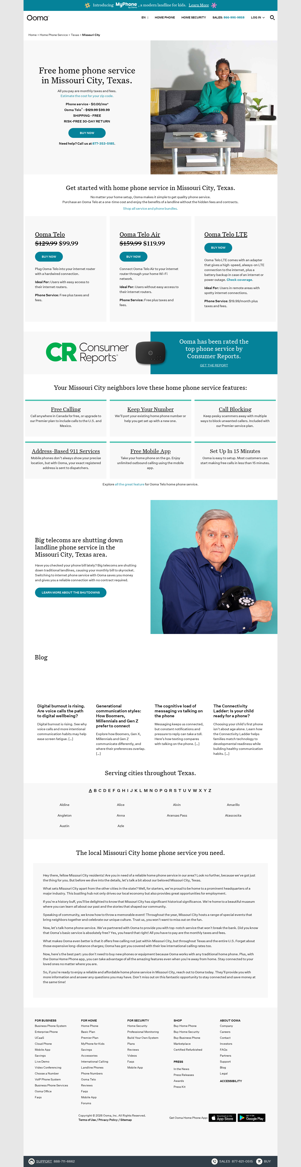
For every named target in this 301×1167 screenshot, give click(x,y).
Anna (121, 815)
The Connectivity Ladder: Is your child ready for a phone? (233, 711)
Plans (131, 1044)
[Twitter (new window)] (46, 1117)
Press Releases (184, 1075)
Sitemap (126, 1120)
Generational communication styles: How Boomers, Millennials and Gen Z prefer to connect (118, 716)
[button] (196, 1062)
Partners (225, 1055)
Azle (121, 826)
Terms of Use (87, 1120)
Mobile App (42, 1049)
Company (226, 1026)
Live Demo (42, 1061)
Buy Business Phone (187, 1038)
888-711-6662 (64, 1161)
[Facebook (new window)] (38, 1117)
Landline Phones (92, 1067)
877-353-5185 (103, 143)
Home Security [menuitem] (193, 17)
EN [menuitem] (143, 17)
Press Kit (180, 1087)
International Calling (94, 1061)
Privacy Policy (108, 1120)
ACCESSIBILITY (231, 1081)
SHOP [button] (178, 1020)
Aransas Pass (177, 815)
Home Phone (89, 1026)
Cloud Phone (43, 1044)
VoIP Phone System (48, 1079)
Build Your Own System (142, 1038)
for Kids (92, 1044)
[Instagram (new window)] (71, 1117)
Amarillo (233, 805)
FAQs (223, 1049)
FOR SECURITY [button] (138, 1020)
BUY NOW (87, 133)
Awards (179, 1081)
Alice (120, 805)
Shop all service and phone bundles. (150, 209)
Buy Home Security (186, 1032)
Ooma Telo (50, 234)
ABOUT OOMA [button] (230, 1020)
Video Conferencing (48, 1067)
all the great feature (129, 484)
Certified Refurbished (188, 1049)
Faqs (38, 1097)
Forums (86, 1103)
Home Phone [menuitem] (165, 17)
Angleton (65, 815)
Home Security (137, 1026)
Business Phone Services (51, 1085)
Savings (40, 1055)
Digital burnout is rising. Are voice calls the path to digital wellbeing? (61, 711)
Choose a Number (47, 1073)
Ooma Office (43, 1091)
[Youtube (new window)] (63, 1117)
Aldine (64, 805)
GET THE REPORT (214, 365)
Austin (64, 826)
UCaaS (39, 1038)
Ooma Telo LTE (225, 234)
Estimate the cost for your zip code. (87, 96)
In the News (181, 1069)
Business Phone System (51, 1026)
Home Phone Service (54, 35)
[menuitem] (272, 17)
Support (225, 1061)
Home (32, 35)
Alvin (177, 805)
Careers (225, 1032)
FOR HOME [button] (89, 1020)
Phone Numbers (92, 1073)
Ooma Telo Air (140, 234)
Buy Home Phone (185, 1026)
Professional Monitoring (143, 1032)
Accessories (89, 1055)
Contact (225, 1038)
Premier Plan (89, 1038)
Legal (224, 1073)
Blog (41, 657)
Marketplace (182, 1044)
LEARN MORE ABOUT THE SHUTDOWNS (71, 592)
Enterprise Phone (46, 1032)
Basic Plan (88, 1032)
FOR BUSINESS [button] (45, 1020)
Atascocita (233, 815)
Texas (75, 35)
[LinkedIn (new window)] (55, 1117)
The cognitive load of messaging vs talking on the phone (179, 711)
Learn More (199, 4)
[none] (272, 17)
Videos (132, 1055)
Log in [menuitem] (256, 17)
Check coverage (239, 280)
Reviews (87, 1085)
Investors (226, 1044)
